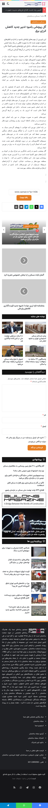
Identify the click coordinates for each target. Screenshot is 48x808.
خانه (42, 16)
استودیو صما (39, 725)
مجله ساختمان (38, 721)
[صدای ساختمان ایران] (35, 3)
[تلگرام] (26, 207)
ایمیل (43, 426)
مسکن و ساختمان (33, 16)
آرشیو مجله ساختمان (36, 733)
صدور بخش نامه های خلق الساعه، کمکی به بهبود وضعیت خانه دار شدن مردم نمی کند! (24, 533)
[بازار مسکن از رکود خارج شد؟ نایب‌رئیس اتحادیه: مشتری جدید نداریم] (38, 611)
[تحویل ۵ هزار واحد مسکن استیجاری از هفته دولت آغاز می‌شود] (12, 351)
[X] (37, 207)
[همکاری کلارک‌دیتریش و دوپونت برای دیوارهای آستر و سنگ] (38, 552)
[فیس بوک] (42, 207)
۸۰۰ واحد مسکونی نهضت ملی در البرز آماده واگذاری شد (13, 339)
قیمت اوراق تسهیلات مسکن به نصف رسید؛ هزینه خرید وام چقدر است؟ (15, 573)
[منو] (3, 5)
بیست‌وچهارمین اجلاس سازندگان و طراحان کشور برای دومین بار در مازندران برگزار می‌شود (24, 237)
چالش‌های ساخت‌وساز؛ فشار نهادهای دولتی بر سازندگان (18, 561)
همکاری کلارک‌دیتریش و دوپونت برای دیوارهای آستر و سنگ (15, 549)
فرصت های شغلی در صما (35, 750)
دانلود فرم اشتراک (37, 742)
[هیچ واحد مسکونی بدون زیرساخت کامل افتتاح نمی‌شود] (38, 599)
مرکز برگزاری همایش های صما (33, 717)
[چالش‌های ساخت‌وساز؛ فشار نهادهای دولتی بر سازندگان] (38, 563)
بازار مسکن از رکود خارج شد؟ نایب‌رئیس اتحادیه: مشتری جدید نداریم (17, 610)
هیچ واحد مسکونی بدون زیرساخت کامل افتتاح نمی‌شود (16, 596)
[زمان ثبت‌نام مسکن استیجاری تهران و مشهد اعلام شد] (35, 328)
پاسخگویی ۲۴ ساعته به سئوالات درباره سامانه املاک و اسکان (35, 362)
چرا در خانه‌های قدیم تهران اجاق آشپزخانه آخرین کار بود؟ (17, 585)
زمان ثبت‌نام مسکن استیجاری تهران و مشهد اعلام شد (37, 339)
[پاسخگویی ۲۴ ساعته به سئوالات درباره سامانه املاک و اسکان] (35, 351)
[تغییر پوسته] (8, 5)
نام (44, 415)
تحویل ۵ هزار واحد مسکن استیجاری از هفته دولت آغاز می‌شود (13, 362)
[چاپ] (16, 207)
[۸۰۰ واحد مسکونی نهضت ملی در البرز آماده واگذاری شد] (12, 328)
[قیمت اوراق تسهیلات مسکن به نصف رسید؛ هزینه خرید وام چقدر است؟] (38, 575)
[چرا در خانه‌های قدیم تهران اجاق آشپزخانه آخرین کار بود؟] (38, 587)
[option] (24, 229)
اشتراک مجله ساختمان (36, 738)
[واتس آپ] (31, 207)
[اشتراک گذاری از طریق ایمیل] (21, 207)
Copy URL (24, 197)
